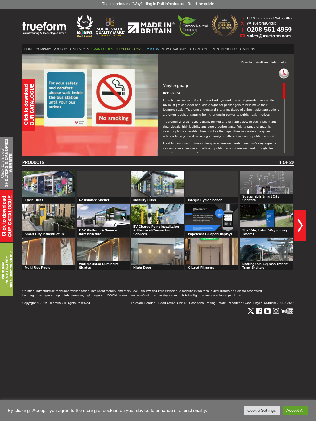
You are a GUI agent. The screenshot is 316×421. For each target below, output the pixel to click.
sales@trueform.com (269, 35)
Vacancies (182, 49)
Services (81, 49)
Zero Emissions (129, 49)
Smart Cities (102, 49)
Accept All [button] (295, 410)
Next (300, 225)
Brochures (231, 49)
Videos (249, 49)
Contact (200, 49)
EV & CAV (152, 49)
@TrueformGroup (261, 23)
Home (29, 49)
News (166, 49)
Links (214, 49)
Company (43, 49)
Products (62, 49)
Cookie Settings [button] (261, 410)
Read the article (201, 4)
